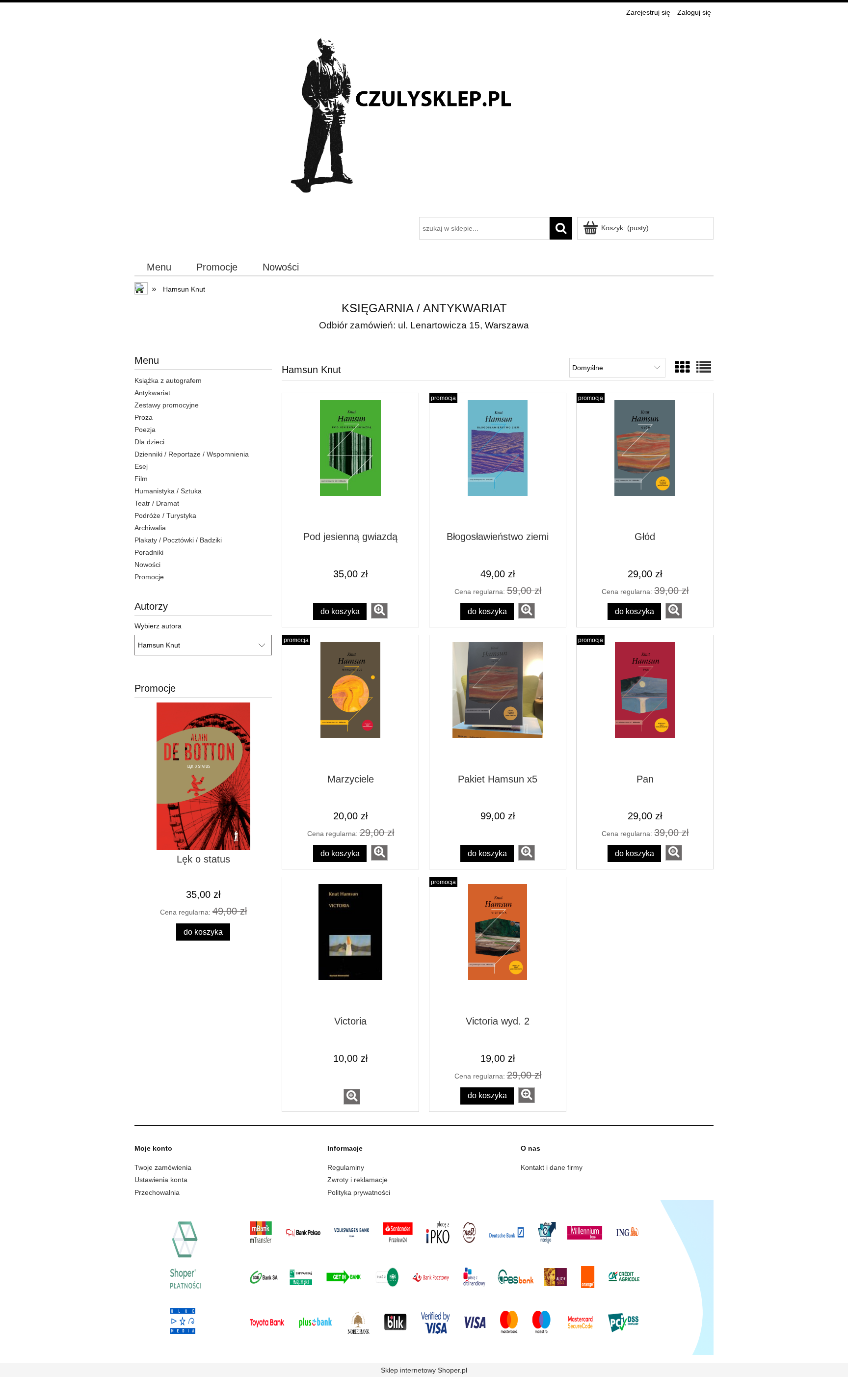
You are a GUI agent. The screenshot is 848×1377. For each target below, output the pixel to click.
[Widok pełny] (703, 367)
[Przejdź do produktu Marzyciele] (350, 703)
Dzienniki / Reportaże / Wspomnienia (191, 454)
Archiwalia (150, 528)
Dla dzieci (149, 442)
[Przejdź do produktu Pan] (644, 703)
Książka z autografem (168, 380)
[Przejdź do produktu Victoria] (350, 945)
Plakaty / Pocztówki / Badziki (178, 540)
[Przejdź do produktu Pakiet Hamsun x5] (497, 703)
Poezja (145, 429)
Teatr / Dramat (156, 503)
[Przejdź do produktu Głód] (644, 461)
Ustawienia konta (160, 1180)
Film (141, 479)
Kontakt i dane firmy (552, 1167)
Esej (141, 466)
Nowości (147, 564)
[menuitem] (159, 267)
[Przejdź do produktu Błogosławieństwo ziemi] (497, 461)
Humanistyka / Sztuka (168, 491)
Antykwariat (152, 393)
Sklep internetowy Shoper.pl (424, 1370)
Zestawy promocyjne (166, 405)
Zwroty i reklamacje (357, 1180)
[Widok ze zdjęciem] (682, 367)
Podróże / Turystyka (165, 515)
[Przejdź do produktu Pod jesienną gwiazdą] (350, 461)
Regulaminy (345, 1167)
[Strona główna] (424, 118)
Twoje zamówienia (162, 1167)
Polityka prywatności (358, 1192)
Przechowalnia (157, 1192)
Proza (143, 417)
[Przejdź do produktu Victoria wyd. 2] (497, 945)
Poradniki (148, 552)
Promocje (149, 577)
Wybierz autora (158, 625)
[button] (379, 611)
